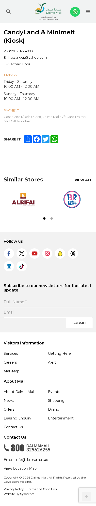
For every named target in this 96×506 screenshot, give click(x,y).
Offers (9, 409)
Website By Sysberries (19, 494)
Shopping (56, 400)
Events (54, 392)
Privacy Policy (14, 489)
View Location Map (20, 468)
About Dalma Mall (19, 392)
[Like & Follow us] (9, 253)
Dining (53, 409)
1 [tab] (44, 218)
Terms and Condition (42, 489)
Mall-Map (11, 371)
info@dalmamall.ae (32, 459)
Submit (79, 323)
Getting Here (59, 353)
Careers (10, 362)
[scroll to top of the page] (86, 496)
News (9, 400)
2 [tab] (51, 218)
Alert (52, 362)
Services (11, 353)
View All (83, 180)
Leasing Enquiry (17, 418)
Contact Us (13, 427)
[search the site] (8, 12)
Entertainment (61, 418)
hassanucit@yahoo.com (27, 57)
